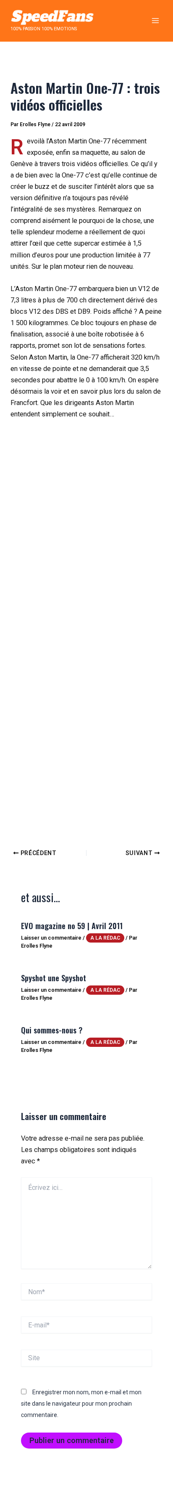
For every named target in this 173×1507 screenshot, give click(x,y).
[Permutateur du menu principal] (155, 20)
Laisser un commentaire (51, 938)
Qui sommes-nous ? (51, 1030)
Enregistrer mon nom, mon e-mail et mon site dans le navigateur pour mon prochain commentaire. (81, 1403)
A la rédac (105, 938)
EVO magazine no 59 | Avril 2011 (72, 925)
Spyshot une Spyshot (53, 977)
